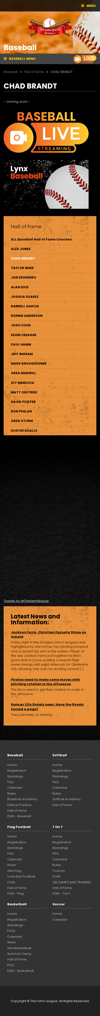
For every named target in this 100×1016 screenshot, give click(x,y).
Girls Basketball (19, 948)
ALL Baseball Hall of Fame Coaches (41, 239)
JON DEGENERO (23, 277)
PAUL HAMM (21, 344)
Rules (11, 793)
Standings (15, 776)
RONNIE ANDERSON (26, 315)
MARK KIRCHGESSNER (29, 363)
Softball (59, 755)
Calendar (14, 787)
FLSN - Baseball (19, 816)
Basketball (16, 904)
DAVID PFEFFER (23, 401)
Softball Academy (66, 799)
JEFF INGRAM (22, 354)
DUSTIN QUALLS (24, 430)
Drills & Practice (19, 805)
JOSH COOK (21, 325)
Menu (91, 5)
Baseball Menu (22, 58)
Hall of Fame (17, 810)
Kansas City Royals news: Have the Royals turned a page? (47, 706)
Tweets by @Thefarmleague (26, 600)
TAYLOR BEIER (22, 268)
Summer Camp (19, 953)
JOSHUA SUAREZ (25, 296)
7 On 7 (57, 827)
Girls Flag (14, 870)
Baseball (15, 755)
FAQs (11, 930)
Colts (11, 882)
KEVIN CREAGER (23, 335)
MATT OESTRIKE (24, 392)
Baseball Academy (22, 799)
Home (12, 765)
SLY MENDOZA (22, 382)
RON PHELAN (21, 411)
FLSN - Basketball (20, 970)
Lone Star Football (21, 876)
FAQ (10, 782)
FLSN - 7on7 (61, 893)
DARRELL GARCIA (25, 306)
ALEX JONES (21, 249)
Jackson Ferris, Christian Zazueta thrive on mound (48, 634)
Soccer (58, 904)
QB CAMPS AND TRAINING (71, 882)
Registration (16, 770)
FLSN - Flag (15, 893)
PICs (10, 965)
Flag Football (19, 827)
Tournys (58, 870)
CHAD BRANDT (23, 258)
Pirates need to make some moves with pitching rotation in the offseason (45, 681)
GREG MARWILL (23, 373)
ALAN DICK (20, 287)
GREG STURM (22, 420)
